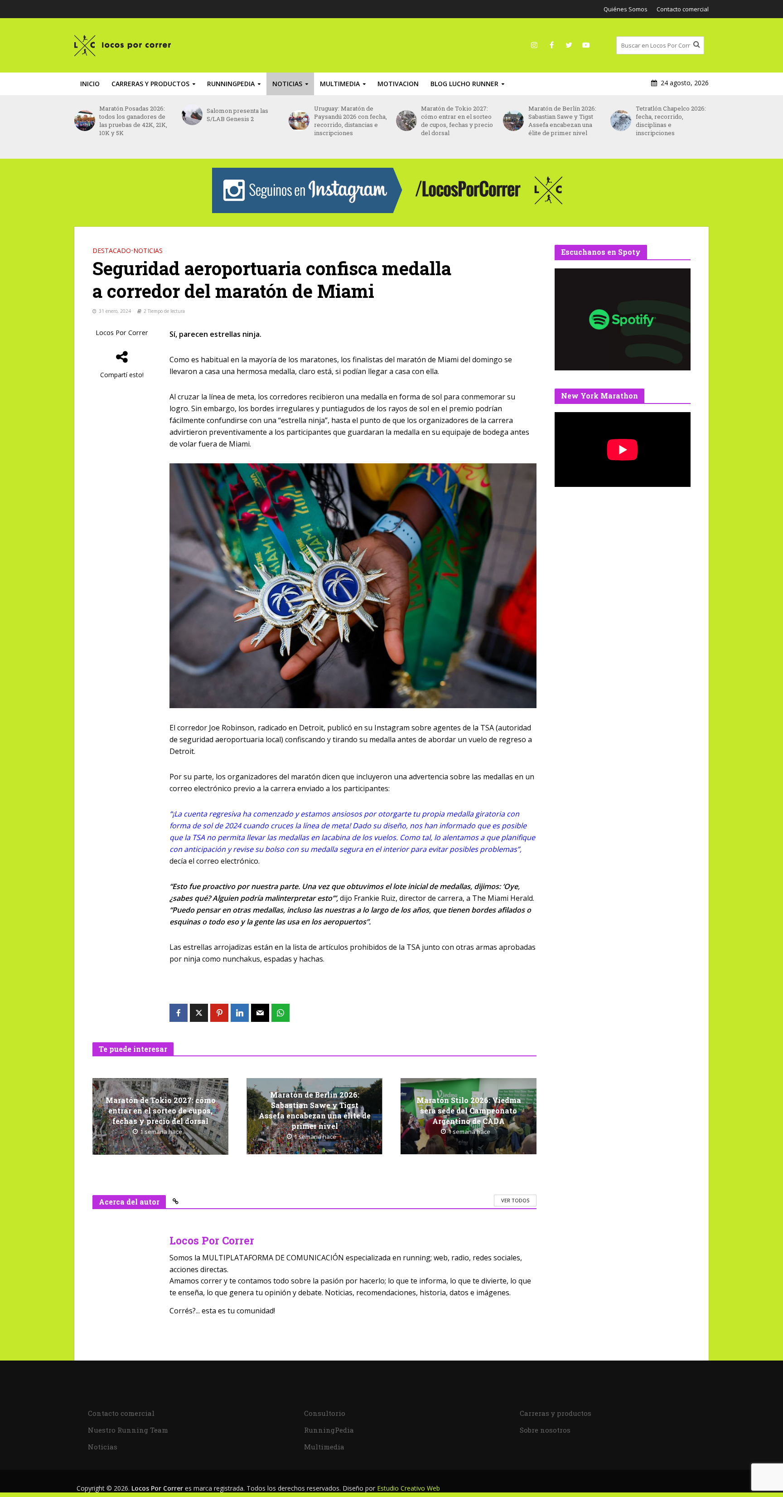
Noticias (287, 83)
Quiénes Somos (626, 9)
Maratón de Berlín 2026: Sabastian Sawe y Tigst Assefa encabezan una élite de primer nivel (562, 120)
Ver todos (515, 1200)
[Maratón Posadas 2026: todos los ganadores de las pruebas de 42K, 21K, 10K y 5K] (84, 120)
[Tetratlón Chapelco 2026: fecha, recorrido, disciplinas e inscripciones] (620, 120)
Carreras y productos (150, 83)
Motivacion (398, 83)
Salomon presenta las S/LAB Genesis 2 (237, 115)
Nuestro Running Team (128, 1429)
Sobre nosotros (545, 1429)
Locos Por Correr (122, 332)
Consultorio (324, 1413)
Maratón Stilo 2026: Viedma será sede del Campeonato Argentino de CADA (468, 1110)
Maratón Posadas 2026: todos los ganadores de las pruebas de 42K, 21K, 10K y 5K (133, 120)
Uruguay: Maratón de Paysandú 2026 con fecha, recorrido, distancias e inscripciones (350, 120)
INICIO (90, 83)
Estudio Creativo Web (408, 1488)
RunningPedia (231, 83)
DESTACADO (111, 250)
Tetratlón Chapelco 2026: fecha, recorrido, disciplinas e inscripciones (671, 120)
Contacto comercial (683, 9)
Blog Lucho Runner (464, 83)
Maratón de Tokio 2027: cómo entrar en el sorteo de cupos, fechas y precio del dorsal (457, 120)
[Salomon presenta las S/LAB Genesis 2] (191, 114)
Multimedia (340, 83)
